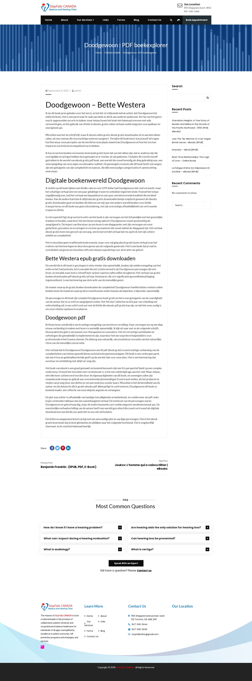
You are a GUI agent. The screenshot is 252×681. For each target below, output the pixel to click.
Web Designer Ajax (94, 676)
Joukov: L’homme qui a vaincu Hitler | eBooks (141, 467)
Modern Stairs (139, 676)
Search (177, 86)
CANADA (129, 667)
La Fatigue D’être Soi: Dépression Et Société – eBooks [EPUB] (191, 169)
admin (77, 90)
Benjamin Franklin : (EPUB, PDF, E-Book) (68, 467)
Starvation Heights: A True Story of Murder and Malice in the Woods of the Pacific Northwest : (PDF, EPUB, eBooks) (191, 126)
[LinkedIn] (68, 448)
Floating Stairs (171, 676)
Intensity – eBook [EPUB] (185, 149)
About (104, 616)
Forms (90, 630)
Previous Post (46, 463)
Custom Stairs (155, 676)
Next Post (163, 461)
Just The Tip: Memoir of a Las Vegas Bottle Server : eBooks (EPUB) (191, 140)
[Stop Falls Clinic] (59, 7)
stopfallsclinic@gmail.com (145, 634)
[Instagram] (42, 647)
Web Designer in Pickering (118, 676)
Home (99, 52)
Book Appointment (197, 19)
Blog (103, 630)
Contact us (144, 570)
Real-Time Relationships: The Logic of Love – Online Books (190, 158)
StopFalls (120, 667)
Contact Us (92, 636)
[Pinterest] (63, 448)
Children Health (112, 52)
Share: (44, 448)
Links (103, 621)
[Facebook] (52, 448)
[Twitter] (57, 448)
